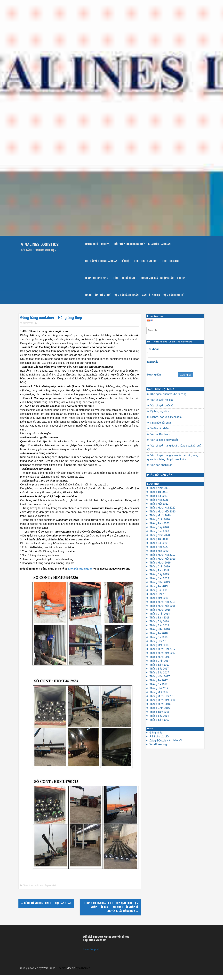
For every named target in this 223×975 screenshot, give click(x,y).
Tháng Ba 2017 (158, 684)
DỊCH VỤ (105, 244)
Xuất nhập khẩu (159, 428)
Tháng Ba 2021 (158, 495)
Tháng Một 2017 (159, 692)
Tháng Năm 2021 (160, 488)
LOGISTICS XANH (170, 261)
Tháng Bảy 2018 (159, 621)
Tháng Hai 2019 (159, 594)
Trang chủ (91, 244)
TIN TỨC (181, 278)
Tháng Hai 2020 (159, 547)
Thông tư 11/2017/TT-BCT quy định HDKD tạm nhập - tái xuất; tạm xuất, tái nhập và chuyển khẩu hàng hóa (111, 907)
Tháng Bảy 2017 (159, 668)
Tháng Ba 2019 (158, 590)
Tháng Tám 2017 (159, 664)
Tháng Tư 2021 (159, 492)
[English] (152, 320)
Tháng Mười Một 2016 (162, 700)
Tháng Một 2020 (159, 550)
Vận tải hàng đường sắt (164, 439)
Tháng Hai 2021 (159, 499)
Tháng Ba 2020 (158, 543)
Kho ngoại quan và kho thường (168, 394)
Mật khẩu (153, 361)
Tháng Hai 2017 (159, 688)
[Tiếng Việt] (148, 320)
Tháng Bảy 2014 (159, 715)
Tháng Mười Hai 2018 (162, 601)
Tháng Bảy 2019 (159, 574)
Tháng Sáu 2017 (159, 672)
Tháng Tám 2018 (159, 617)
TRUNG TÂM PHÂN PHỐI (98, 295)
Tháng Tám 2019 (159, 570)
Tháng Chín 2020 (160, 519)
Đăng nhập (185, 375)
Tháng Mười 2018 (160, 609)
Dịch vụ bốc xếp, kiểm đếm (166, 417)
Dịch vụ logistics (159, 411)
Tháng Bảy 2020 (159, 527)
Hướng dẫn (154, 374)
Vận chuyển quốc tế (161, 405)
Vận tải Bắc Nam (160, 434)
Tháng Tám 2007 (159, 719)
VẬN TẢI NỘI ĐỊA (151, 295)
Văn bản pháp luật (161, 465)
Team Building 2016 (96, 278)
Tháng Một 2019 (159, 598)
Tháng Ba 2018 (158, 637)
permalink (51, 885)
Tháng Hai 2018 (159, 641)
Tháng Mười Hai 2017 (162, 649)
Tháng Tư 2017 (159, 680)
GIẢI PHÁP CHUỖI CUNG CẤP (129, 244)
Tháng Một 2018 (159, 645)
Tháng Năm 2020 (160, 535)
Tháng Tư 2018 (159, 633)
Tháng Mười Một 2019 (162, 558)
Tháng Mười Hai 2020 (162, 507)
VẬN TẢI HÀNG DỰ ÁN (126, 295)
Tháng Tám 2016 (159, 711)
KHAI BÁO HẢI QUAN (159, 244)
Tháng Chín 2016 (160, 708)
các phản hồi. (166, 740)
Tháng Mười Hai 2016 (162, 696)
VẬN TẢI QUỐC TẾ (173, 295)
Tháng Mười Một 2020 (162, 511)
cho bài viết (159, 736)
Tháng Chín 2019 (160, 566)
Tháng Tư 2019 (159, 586)
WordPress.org (158, 744)
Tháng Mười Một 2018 (162, 605)
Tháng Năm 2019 (160, 582)
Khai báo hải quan (161, 422)
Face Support (91, 949)
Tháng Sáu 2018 (159, 625)
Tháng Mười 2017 (160, 656)
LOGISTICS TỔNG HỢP (145, 261)
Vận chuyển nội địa (161, 399)
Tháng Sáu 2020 (159, 531)
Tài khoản (153, 349)
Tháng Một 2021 (159, 503)
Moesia (71, 968)
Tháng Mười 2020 (160, 515)
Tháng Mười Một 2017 (162, 653)
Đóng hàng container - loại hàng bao (46, 903)
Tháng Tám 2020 (159, 523)
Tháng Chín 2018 (160, 613)
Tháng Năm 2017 (160, 676)
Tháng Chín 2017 (160, 660)
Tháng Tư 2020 (159, 539)
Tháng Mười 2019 (160, 562)
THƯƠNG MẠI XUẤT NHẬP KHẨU (156, 278)
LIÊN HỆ (125, 261)
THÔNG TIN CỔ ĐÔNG (123, 278)
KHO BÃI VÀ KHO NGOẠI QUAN (101, 261)
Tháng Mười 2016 (160, 704)
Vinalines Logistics (40, 244)
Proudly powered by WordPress (36, 968)
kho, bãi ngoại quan (80, 568)
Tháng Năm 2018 (160, 629)
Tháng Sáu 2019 (159, 578)
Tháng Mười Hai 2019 (162, 554)
